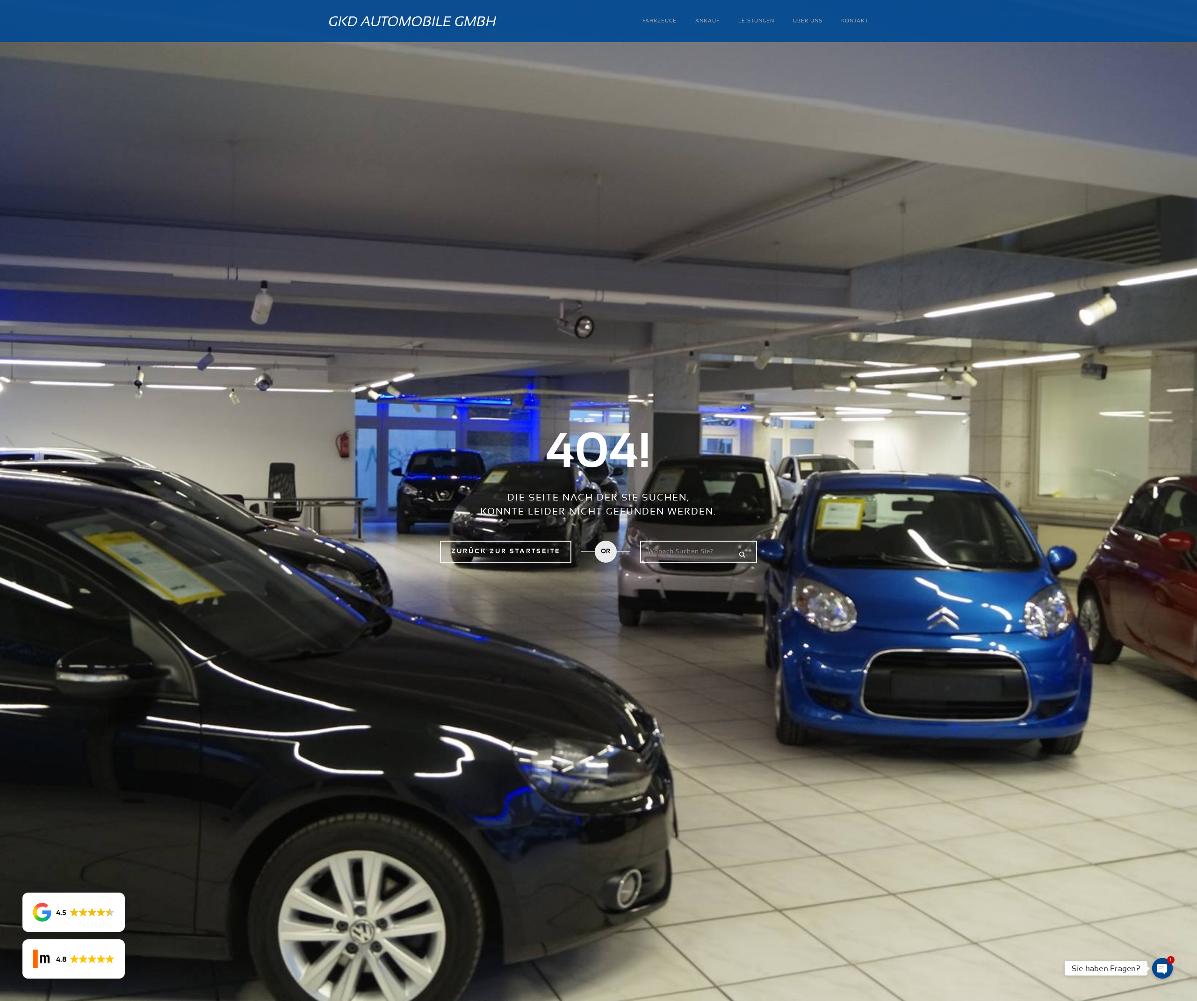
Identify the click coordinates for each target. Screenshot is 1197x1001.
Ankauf (707, 20)
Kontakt (854, 20)
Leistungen (756, 20)
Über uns (807, 20)
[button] (73, 912)
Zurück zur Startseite (505, 551)
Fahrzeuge (659, 20)
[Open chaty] (1162, 968)
